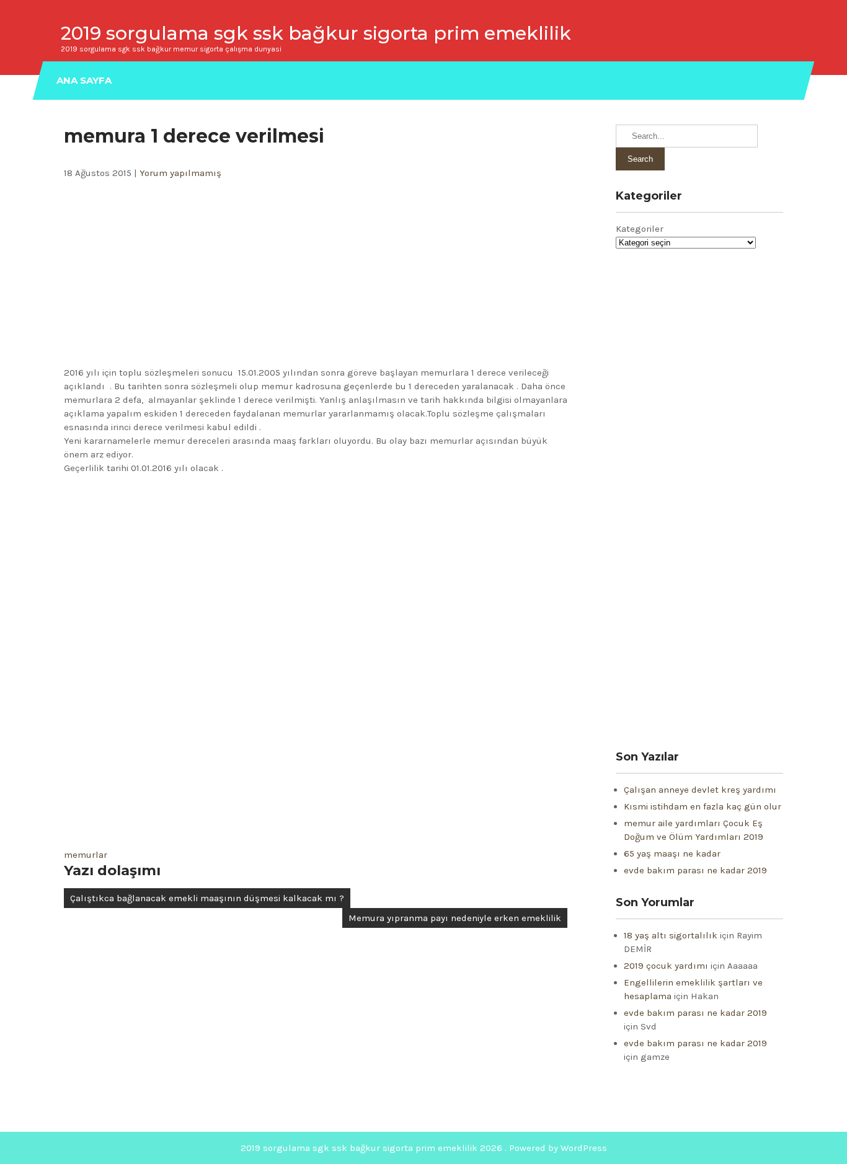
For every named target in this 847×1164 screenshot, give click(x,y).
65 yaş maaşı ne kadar (672, 853)
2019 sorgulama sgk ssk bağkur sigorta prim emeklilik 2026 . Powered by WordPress (424, 1147)
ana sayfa (84, 80)
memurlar (85, 854)
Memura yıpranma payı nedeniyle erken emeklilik (454, 918)
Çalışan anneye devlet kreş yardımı (700, 789)
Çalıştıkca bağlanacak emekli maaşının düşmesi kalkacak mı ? (207, 898)
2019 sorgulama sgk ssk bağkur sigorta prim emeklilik (316, 33)
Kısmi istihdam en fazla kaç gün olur (702, 806)
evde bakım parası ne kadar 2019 (695, 870)
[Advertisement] (315, 272)
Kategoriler (639, 228)
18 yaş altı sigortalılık (670, 935)
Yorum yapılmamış (180, 173)
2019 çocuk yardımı (666, 965)
